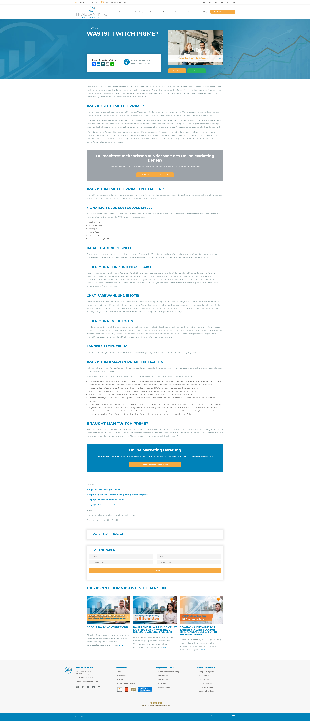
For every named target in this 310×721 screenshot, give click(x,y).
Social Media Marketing (207, 687)
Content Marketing (165, 687)
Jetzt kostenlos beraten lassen (155, 465)
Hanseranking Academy (126, 683)
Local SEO (162, 683)
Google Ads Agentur (206, 672)
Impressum (202, 716)
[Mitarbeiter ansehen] (127, 62)
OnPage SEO (163, 675)
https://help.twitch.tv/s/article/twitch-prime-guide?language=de (118, 494)
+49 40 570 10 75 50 (88, 2)
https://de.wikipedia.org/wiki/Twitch (105, 489)
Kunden (178, 12)
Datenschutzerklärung (219, 716)
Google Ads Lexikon (206, 691)
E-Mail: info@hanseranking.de (87, 681)
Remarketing (204, 679)
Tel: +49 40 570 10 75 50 (84, 677)
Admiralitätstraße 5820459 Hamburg (83, 672)
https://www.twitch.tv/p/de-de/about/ (106, 500)
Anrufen (196, 71)
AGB (233, 716)
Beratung (139, 12)
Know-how (193, 12)
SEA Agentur (204, 675)
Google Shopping (205, 683)
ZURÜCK (95, 28)
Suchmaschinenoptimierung (168, 672)
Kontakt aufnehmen (222, 12)
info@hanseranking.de (115, 2)
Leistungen (124, 12)
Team (119, 672)
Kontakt (177, 71)
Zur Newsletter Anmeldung (155, 175)
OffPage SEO (163, 679)
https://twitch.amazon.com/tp (103, 505)
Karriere (166, 12)
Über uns (153, 12)
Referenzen (121, 675)
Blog (205, 12)
